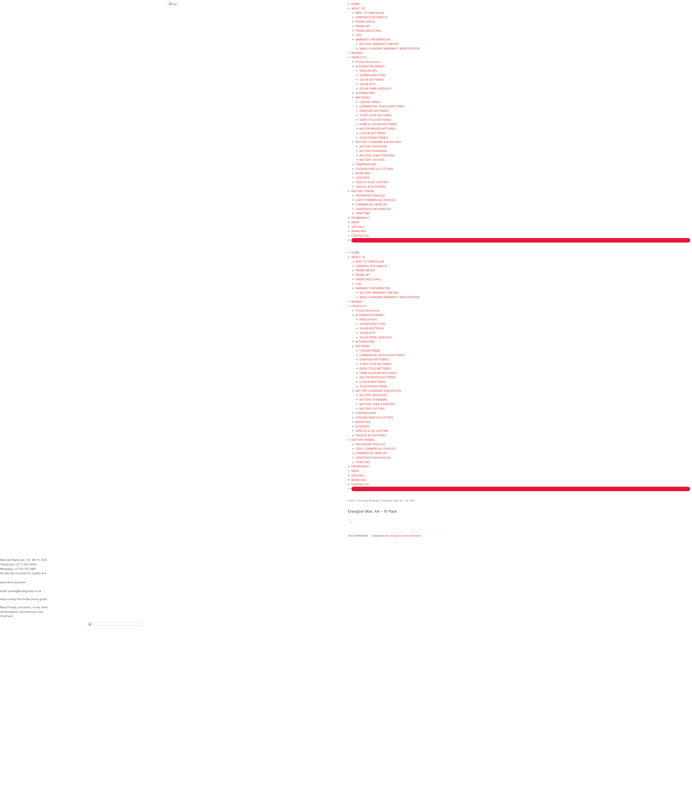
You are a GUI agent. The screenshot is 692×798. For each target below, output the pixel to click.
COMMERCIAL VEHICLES (371, 204)
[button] (519, 248)
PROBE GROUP (365, 21)
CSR (358, 35)
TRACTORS (363, 213)
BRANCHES (358, 231)
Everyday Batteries (368, 500)
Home (351, 500)
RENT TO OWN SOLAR (370, 13)
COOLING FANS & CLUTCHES (374, 169)
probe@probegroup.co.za (24, 591)
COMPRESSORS (366, 164)
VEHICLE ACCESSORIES (371, 186)
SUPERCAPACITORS (373, 75)
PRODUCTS (359, 57)
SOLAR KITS (367, 84)
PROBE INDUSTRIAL (368, 30)
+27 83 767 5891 (25, 569)
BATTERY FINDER (362, 191)
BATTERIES (363, 97)
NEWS (355, 222)
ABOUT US (358, 8)
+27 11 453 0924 (26, 564)
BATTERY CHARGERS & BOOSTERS (378, 142)
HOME (355, 4)
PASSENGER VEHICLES (370, 195)
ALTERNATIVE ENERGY (370, 66)
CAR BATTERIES (370, 102)
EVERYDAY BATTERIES (374, 111)
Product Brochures (368, 62)
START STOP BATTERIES (376, 115)
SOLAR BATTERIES (372, 79)
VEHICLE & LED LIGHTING (372, 182)
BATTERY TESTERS (372, 160)
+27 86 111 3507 (36, 560)
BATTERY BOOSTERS (373, 146)
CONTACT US (360, 235)
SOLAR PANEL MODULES (376, 88)
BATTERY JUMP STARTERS (377, 155)
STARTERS (363, 177)
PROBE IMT (363, 26)
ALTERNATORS (365, 93)
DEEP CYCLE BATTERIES (375, 120)
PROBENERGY (360, 217)
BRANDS (357, 53)
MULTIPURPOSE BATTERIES (378, 128)
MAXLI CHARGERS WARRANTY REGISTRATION (389, 48)
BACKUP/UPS (368, 70)
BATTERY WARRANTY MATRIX (379, 44)
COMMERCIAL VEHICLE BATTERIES (382, 106)
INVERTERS (363, 173)
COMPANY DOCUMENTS (371, 17)
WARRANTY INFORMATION (373, 39)
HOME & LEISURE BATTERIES (378, 124)
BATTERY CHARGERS (373, 151)
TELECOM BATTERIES (374, 137)
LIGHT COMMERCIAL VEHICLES (376, 200)
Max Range (391, 535)
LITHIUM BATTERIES (373, 133)
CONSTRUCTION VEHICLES (373, 209)
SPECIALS (357, 226)
